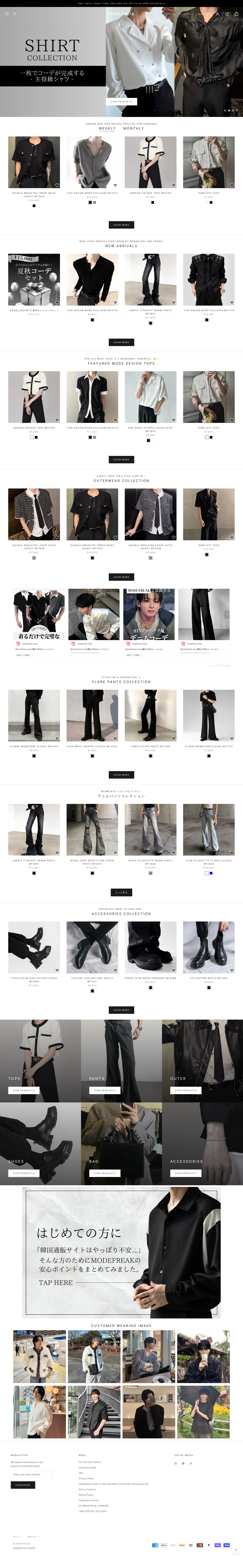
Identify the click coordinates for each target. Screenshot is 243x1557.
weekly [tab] (107, 128)
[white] (211, 320)
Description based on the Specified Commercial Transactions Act (114, 1483)
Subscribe (23, 1485)
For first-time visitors (90, 1462)
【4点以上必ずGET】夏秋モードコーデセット (34, 310)
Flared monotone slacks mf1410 (34, 746)
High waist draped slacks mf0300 (92, 746)
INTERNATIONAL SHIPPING (94, 1505)
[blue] (211, 873)
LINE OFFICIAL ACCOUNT (93, 1511)
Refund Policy (86, 1494)
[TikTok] (191, 1463)
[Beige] (206, 202)
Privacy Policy (86, 1478)
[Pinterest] (183, 1463)
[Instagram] (175, 1463)
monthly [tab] (133, 128)
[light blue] (206, 873)
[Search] (15, 13)
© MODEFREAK (21, 1544)
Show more (122, 225)
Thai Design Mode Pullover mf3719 (92, 193)
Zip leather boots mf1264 (209, 978)
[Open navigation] (7, 13)
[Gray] (94, 202)
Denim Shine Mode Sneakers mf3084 (150, 978)
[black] (34, 205)
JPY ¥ (188, 14)
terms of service (87, 1489)
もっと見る (121, 892)
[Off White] (148, 202)
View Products (121, 101)
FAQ (81, 1473)
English (203, 14)
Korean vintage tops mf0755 (150, 193)
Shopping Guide (87, 1467)
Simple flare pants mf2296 (150, 746)
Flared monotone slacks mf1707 (209, 746)
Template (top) (209, 193)
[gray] (94, 437)
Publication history (89, 1500)
